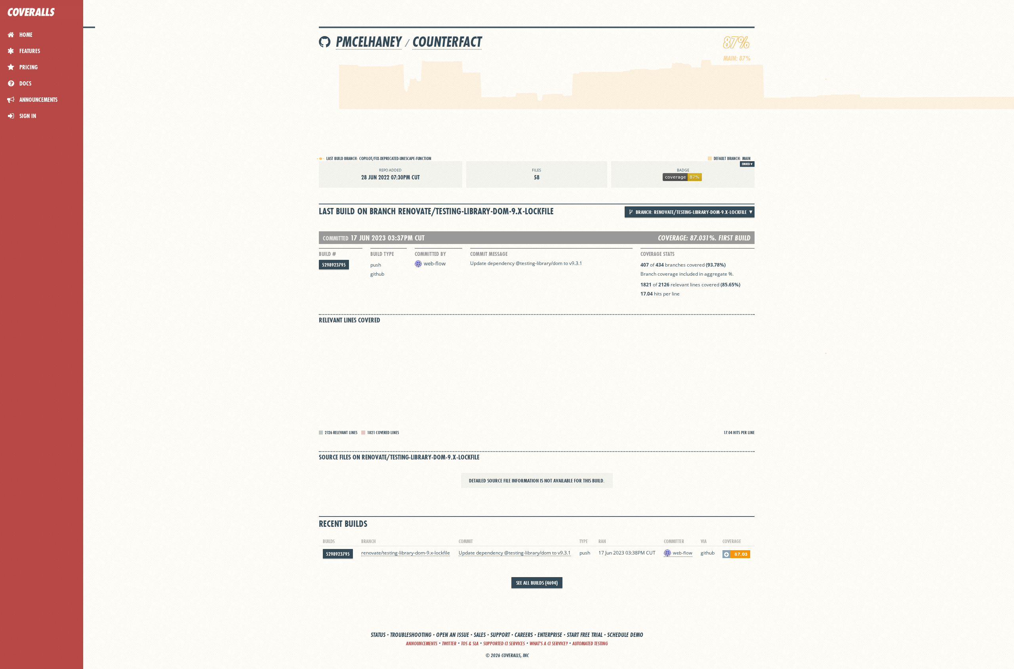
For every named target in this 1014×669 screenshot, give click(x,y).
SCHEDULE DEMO (625, 635)
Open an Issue (452, 635)
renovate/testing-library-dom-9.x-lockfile (405, 553)
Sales (480, 635)
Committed (336, 238)
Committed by (430, 254)
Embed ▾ (747, 164)
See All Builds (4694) (537, 582)
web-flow (435, 263)
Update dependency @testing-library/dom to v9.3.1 (526, 263)
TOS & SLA (469, 643)
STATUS (378, 635)
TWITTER (449, 643)
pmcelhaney (369, 42)
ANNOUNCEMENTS (421, 643)
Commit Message (488, 254)
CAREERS (524, 635)
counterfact (447, 42)
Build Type (382, 254)
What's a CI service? (549, 643)
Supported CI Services (504, 643)
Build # (327, 254)
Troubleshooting (410, 635)
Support (500, 635)
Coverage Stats (657, 254)
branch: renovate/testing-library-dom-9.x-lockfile (691, 211)
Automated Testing (590, 643)
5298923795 (334, 264)
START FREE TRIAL (584, 635)
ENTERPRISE (549, 635)
